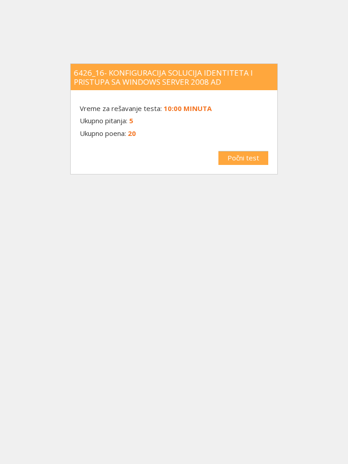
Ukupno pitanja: (103, 120)
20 (132, 133)
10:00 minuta (188, 108)
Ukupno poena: (103, 133)
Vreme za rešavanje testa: (122, 108)
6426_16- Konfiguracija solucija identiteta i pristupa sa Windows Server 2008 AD (163, 77)
